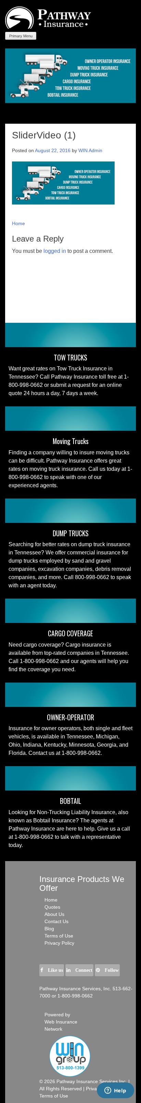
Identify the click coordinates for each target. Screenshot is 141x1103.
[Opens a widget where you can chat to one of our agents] (115, 1091)
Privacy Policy (59, 943)
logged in (54, 251)
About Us (54, 914)
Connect (83, 970)
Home (18, 223)
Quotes (52, 907)
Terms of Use (58, 936)
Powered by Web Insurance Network (60, 1022)
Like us (55, 970)
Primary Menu (21, 36)
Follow (111, 970)
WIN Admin (90, 150)
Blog (49, 928)
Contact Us (56, 921)
